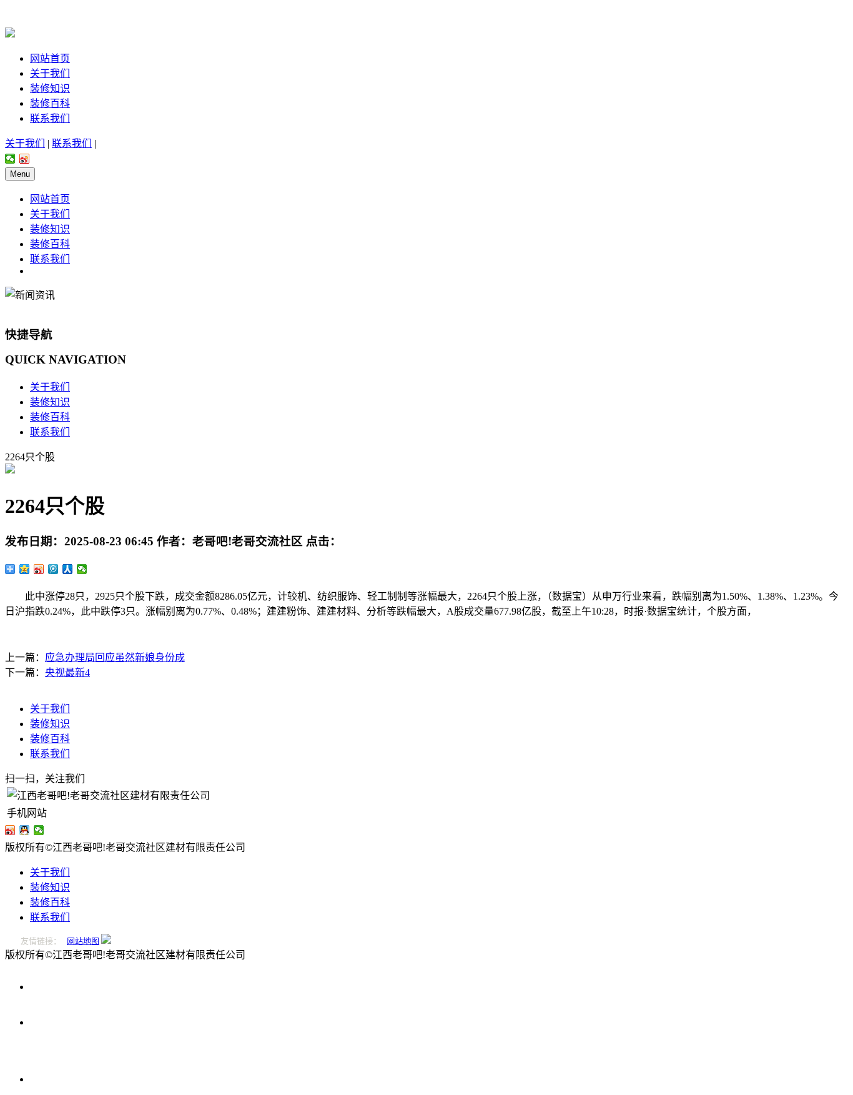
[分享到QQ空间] (24, 569)
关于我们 (50, 73)
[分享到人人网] (67, 569)
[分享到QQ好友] (24, 830)
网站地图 (83, 941)
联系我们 (50, 118)
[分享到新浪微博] (24, 159)
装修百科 (50, 103)
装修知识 (50, 88)
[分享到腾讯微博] (53, 569)
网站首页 (50, 58)
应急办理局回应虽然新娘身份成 (115, 657)
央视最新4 (67, 672)
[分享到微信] (10, 159)
